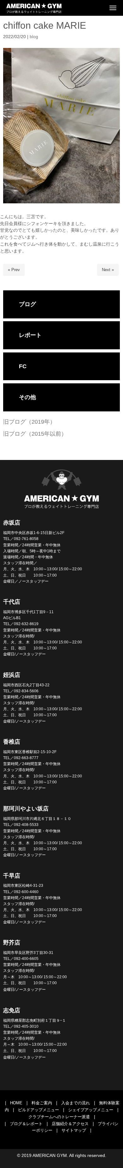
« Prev (14, 269)
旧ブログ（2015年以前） (35, 434)
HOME (16, 1103)
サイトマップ (74, 1130)
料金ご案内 (42, 1103)
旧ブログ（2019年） (29, 422)
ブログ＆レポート (26, 1123)
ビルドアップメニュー (38, 1109)
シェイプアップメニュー (90, 1109)
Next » (108, 269)
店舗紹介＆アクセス (70, 1123)
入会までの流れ (75, 1103)
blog (34, 36)
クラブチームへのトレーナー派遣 (59, 1116)
